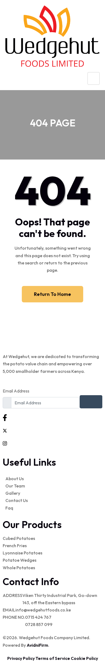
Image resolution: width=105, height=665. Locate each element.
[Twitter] (52, 430)
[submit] (91, 401)
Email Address (16, 391)
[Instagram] (52, 443)
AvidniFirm (37, 645)
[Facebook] (52, 417)
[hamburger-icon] (94, 78)
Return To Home (52, 294)
